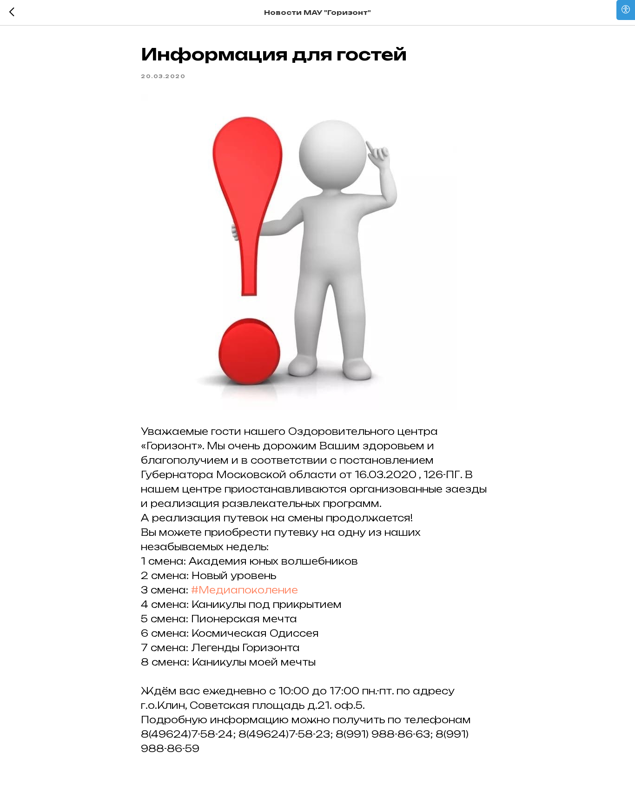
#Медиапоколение (244, 590)
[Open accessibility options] (625, 10)
